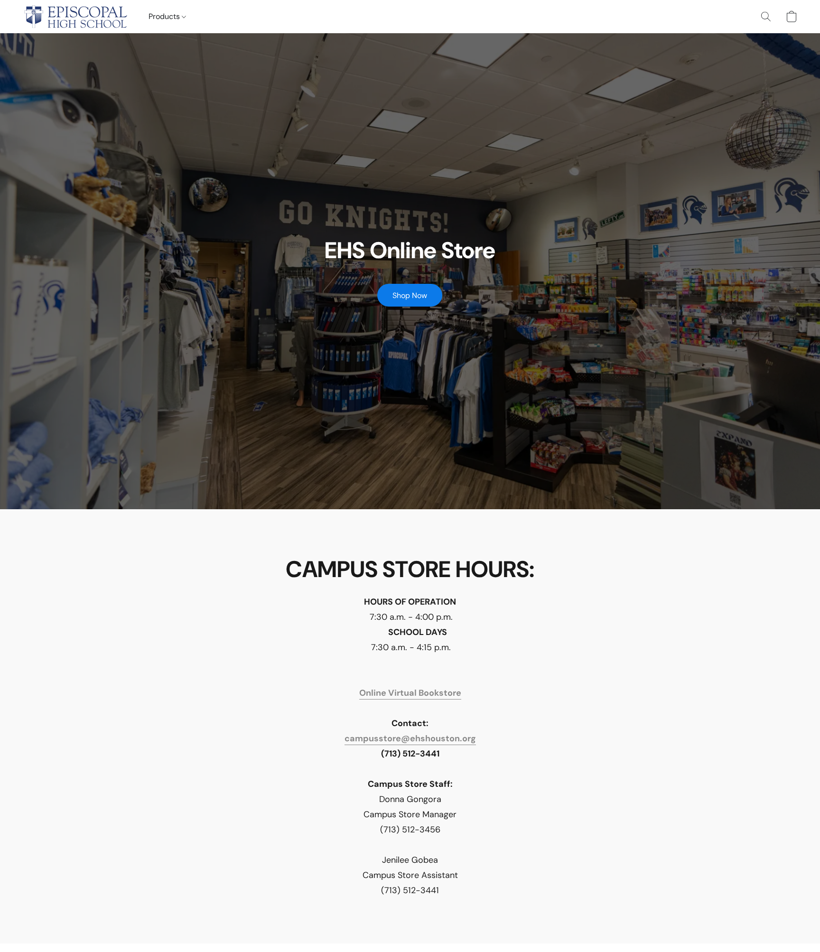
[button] (76, 16)
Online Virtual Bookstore (410, 693)
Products (165, 16)
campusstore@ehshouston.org (410, 738)
